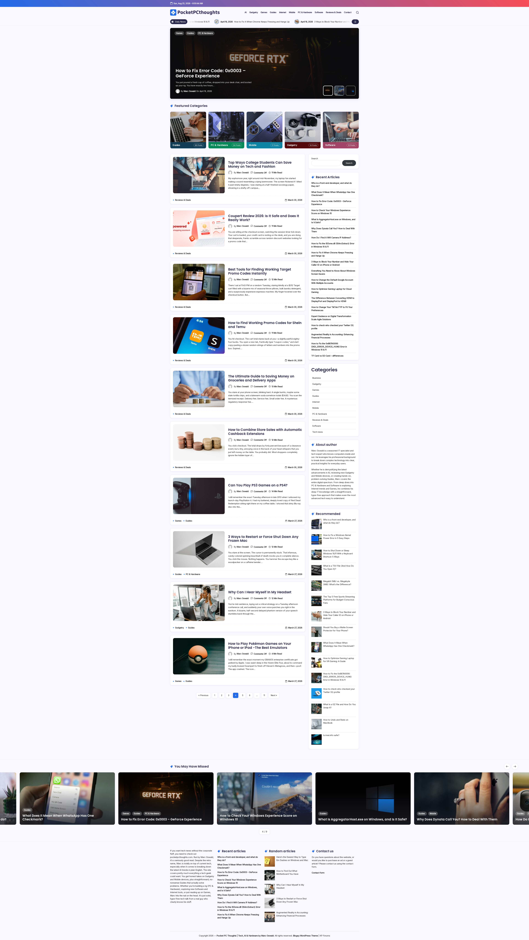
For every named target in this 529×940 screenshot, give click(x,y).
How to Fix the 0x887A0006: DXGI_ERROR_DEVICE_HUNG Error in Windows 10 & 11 (329, 346)
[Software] (341, 127)
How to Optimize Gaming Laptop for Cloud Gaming (281, 21)
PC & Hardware (219, 145)
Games (315, 390)
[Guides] (188, 127)
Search (314, 158)
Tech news (317, 432)
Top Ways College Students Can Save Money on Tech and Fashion (260, 164)
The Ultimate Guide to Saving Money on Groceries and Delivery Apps (261, 378)
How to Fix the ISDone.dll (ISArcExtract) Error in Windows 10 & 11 (461, 817)
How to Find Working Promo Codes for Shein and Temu (265, 325)
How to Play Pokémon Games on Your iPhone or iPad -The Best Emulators (259, 645)
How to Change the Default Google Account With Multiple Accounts (200, 21)
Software (330, 145)
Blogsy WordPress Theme (305, 935)
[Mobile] (264, 127)
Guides (176, 145)
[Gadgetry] (303, 127)
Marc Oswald (190, 91)
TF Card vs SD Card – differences (327, 355)
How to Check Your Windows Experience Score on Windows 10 (61, 817)
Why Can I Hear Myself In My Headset (259, 592)
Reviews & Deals (320, 420)
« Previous (203, 695)
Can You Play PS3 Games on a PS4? (258, 485)
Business (316, 378)
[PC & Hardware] (226, 127)
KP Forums (325, 935)
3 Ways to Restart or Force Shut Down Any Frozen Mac (263, 538)
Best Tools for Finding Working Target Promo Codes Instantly (259, 271)
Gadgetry (292, 145)
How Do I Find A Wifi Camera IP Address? (331, 237)
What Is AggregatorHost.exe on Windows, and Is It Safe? (211, 73)
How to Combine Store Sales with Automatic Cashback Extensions (265, 431)
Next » (274, 695)
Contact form (318, 872)
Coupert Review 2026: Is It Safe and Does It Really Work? (263, 218)
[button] (357, 12)
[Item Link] (67, 798)
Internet (316, 402)
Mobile (252, 145)
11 (264, 695)
